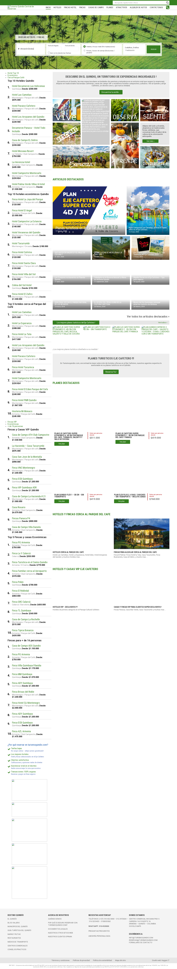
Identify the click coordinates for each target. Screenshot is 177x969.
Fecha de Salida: (70, 45)
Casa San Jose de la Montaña (27, 456)
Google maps (135, 926)
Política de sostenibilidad (102, 960)
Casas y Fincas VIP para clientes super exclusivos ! (138, 607)
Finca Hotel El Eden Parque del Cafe (30, 389)
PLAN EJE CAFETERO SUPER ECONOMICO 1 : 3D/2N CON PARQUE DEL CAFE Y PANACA (130, 435)
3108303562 (106, 921)
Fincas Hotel (70, 7)
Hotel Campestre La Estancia (26, 221)
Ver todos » (162, 322)
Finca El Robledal (20, 590)
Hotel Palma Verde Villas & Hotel (28, 184)
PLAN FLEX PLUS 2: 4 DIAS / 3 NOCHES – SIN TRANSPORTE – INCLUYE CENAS (129, 496)
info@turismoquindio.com (141, 938)
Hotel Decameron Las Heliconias (28, 86)
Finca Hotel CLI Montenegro (26, 702)
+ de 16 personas (15, 426)
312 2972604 (121, 919)
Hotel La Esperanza (22, 323)
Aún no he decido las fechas (60, 53)
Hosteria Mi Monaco (22, 411)
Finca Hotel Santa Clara (24, 263)
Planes (109, 7)
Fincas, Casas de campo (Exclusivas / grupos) (100, 52)
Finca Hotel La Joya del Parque (27, 199)
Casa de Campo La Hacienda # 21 (29, 496)
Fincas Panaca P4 (21, 518)
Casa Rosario (18, 507)
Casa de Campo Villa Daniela (26, 527)
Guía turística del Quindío (19, 930)
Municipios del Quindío (18, 926)
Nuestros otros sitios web (60, 933)
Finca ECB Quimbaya (22, 478)
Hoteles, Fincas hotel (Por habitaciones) (100, 47)
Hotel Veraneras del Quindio (26, 232)
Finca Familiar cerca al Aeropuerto (29, 570)
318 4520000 (104, 926)
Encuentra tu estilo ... (111, 92)
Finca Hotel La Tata (21, 334)
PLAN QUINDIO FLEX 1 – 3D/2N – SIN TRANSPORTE (69, 496)
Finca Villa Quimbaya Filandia (26, 665)
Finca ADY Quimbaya (22, 683)
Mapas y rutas (14, 934)
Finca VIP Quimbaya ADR (24, 487)
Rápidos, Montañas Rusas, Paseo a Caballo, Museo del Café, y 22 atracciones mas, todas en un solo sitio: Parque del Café (154, 155)
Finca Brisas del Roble (23, 691)
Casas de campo (96, 7)
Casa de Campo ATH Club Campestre (30, 434)
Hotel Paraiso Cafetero (23, 105)
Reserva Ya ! (111, 372)
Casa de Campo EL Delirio (25, 140)
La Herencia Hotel (21, 162)
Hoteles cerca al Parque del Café (68, 552)
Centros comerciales (17, 946)
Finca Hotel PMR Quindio (24, 400)
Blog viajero (14, 923)
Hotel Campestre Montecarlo (26, 173)
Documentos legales (57, 929)
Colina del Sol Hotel (22, 285)
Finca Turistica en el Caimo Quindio (29, 562)
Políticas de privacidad (81, 960)
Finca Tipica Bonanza (22, 630)
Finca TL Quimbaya (21, 610)
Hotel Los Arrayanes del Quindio (28, 116)
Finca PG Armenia (21, 542)
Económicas (13, 424)
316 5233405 (94, 921)
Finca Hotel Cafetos (22, 252)
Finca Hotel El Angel (22, 210)
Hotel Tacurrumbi (21, 243)
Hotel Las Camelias (22, 94)
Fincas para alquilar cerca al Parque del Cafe (135, 552)
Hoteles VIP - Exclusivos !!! (65, 607)
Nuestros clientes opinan (60, 937)
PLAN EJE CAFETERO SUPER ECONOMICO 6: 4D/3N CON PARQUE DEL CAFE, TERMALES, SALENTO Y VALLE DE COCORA (68, 436)
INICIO (48, 7)
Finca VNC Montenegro (23, 467)
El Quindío (12, 919)
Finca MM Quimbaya (22, 674)
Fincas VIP (12, 422)
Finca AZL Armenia (21, 731)
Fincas (82, 7)
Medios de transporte (18, 942)
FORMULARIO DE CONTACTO (140, 942)
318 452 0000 (109, 919)
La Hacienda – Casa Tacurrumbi (28, 445)
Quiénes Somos (54, 919)
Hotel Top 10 (13, 73)
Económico (13, 75)
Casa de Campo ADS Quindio (26, 645)
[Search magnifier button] (167, 3)
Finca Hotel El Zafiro (22, 294)
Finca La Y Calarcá (21, 553)
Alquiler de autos (138, 7)
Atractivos (121, 7)
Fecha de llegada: (53, 45)
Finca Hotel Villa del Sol (24, 274)
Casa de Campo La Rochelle (26, 619)
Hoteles (57, 7)
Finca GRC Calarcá (21, 601)
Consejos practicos (17, 949)
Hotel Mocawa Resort (23, 151)
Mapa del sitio (120, 960)
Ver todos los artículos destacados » (148, 316)
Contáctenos (156, 7)
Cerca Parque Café (16, 77)
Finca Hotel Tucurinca (23, 367)
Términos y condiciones (60, 960)
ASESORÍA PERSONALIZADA (99, 936)
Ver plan (61, 444)
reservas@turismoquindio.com (143, 940)
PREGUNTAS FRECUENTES (99, 931)
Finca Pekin (18, 582)
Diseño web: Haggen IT (160, 960)
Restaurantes (14, 938)
